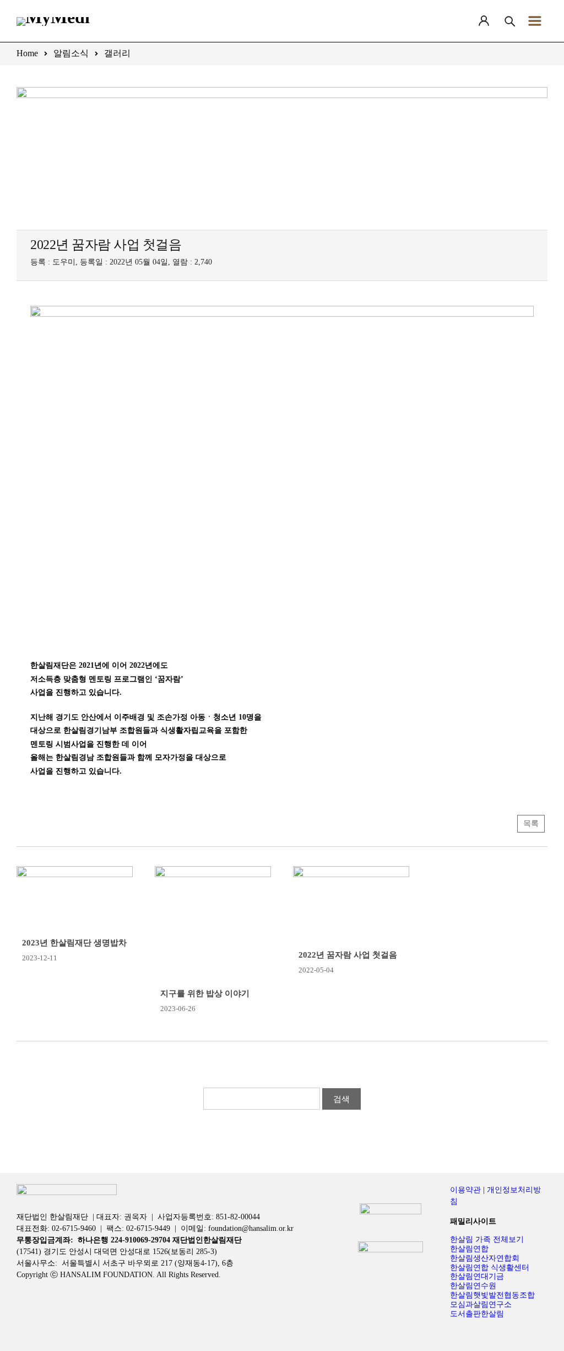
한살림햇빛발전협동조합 (492, 1295)
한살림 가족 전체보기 (487, 1239)
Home (27, 53)
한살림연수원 (473, 1286)
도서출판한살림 (477, 1314)
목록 (531, 823)
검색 (341, 1099)
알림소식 (71, 53)
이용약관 (465, 1190)
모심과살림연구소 (481, 1304)
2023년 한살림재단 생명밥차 (74, 942)
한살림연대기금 (477, 1276)
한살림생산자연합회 (484, 1258)
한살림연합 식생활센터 (489, 1267)
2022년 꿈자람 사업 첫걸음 (348, 954)
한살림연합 (469, 1249)
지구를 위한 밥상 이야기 (205, 993)
